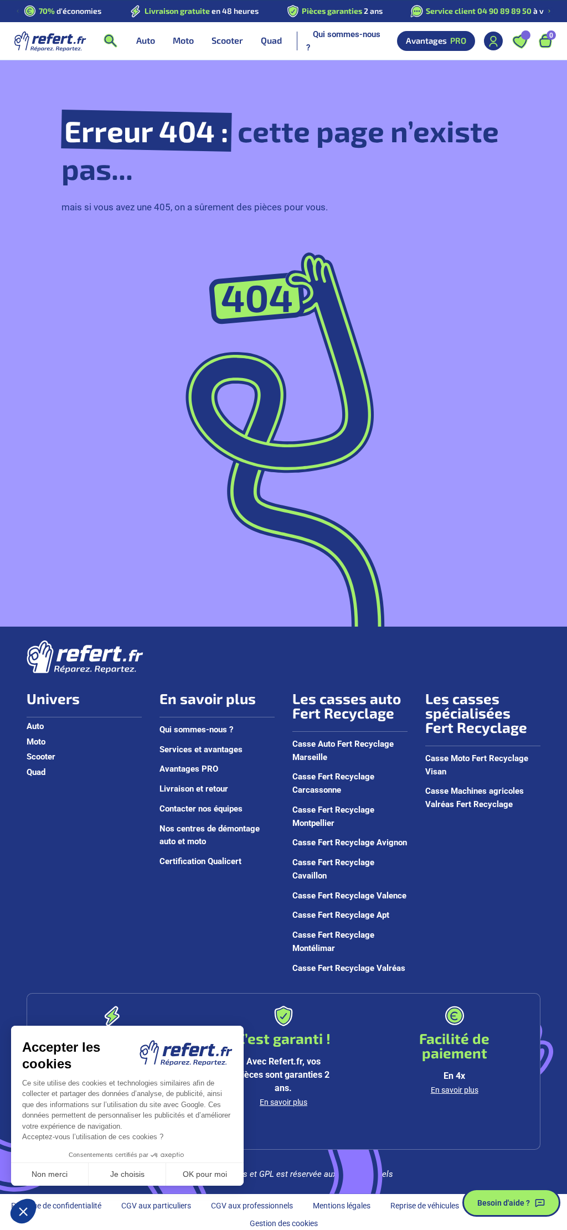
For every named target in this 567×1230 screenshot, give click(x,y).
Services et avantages (201, 748)
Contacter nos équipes (201, 808)
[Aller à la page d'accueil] (49, 40)
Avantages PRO (188, 768)
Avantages (436, 40)
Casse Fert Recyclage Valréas (348, 967)
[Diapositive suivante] (549, 11)
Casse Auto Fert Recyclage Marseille (343, 750)
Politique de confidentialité (56, 1205)
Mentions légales (341, 1205)
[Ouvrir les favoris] (520, 41)
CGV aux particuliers (156, 1205)
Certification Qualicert (200, 860)
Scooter (41, 756)
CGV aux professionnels (252, 1205)
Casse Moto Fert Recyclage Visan (476, 764)
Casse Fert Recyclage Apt (340, 914)
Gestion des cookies (284, 1223)
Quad (36, 771)
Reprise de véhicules (424, 1205)
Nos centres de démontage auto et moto (209, 835)
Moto (36, 741)
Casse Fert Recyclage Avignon (349, 841)
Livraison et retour (193, 788)
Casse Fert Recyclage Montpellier (333, 816)
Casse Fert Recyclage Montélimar (333, 941)
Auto (35, 725)
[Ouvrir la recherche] (110, 41)
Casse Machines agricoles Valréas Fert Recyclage (474, 797)
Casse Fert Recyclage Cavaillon (333, 868)
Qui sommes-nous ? (343, 40)
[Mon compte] (493, 41)
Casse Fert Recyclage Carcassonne (333, 783)
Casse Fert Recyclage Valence (349, 895)
